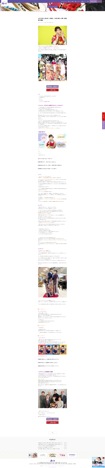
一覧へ (52, 432)
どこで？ (41, 99)
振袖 (48, 22)
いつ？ (41, 98)
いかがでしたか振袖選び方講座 (45, 101)
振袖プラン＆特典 (71, 1)
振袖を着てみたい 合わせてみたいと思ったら (47, 161)
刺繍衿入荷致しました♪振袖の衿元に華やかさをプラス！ (49, 359)
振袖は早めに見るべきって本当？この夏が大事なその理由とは (50, 165)
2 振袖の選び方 (42, 97)
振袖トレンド (84, 1)
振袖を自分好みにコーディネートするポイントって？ (48, 365)
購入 (53, 22)
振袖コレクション (77, 1)
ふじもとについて (64, 1)
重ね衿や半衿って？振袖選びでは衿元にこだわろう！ (48, 362)
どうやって (41, 100)
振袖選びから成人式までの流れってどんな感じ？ (48, 168)
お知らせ (45, 22)
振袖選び (50, 22)
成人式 (88, 1)
